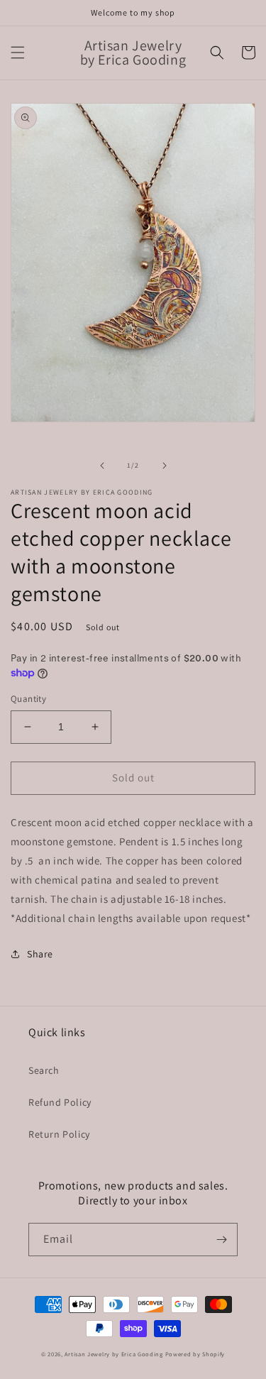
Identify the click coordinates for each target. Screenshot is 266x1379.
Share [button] (40, 953)
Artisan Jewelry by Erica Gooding (113, 1354)
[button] (17, 52)
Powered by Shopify (195, 1354)
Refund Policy (60, 1102)
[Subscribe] (221, 1239)
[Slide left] (102, 465)
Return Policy (59, 1134)
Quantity (28, 699)
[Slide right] (164, 465)
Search (44, 1070)
